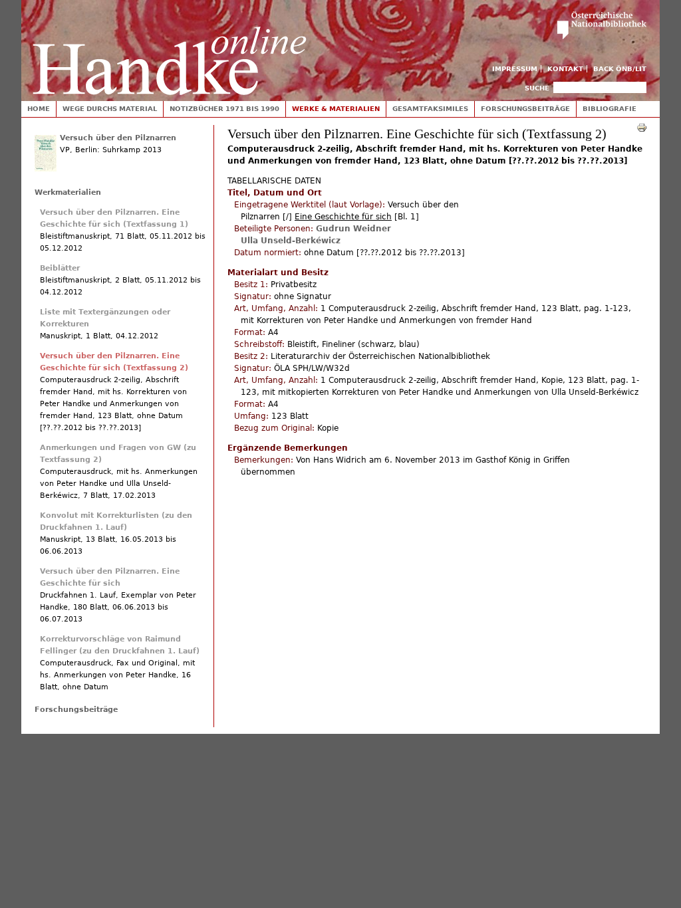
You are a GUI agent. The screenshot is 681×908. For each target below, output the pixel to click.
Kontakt (565, 68)
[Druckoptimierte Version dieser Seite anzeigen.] (641, 127)
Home (38, 108)
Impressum (514, 68)
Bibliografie (609, 108)
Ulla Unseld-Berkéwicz (290, 240)
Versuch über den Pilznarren (118, 138)
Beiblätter (60, 268)
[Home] (169, 47)
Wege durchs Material (110, 108)
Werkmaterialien (68, 192)
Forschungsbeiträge (525, 108)
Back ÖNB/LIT (619, 68)
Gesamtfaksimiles (430, 108)
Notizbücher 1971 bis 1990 (224, 108)
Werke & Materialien (336, 108)
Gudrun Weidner (353, 228)
